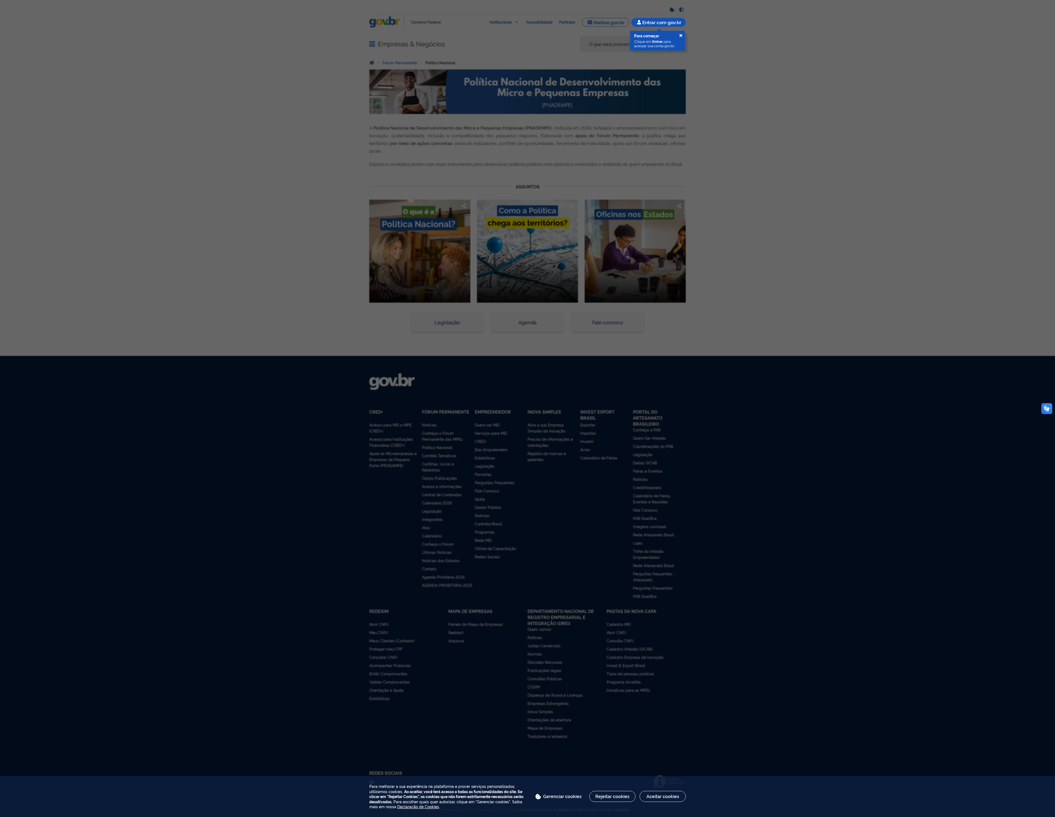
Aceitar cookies (662, 796)
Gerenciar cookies (562, 796)
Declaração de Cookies (418, 806)
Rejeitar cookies (612, 796)
